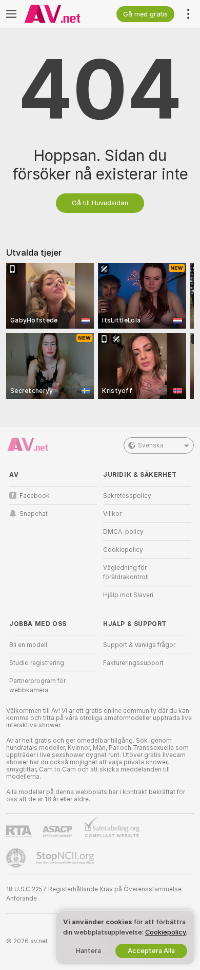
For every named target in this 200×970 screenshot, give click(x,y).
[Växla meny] (11, 14)
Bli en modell (28, 645)
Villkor (112, 513)
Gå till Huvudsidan (100, 203)
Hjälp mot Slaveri (128, 595)
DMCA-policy (123, 531)
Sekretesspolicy (127, 495)
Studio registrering (36, 663)
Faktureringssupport (133, 663)
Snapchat (33, 513)
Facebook (34, 495)
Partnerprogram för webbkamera (37, 685)
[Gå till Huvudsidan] (61, 14)
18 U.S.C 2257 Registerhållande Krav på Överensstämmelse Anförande (94, 894)
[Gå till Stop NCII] (66, 858)
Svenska (151, 445)
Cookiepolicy (123, 549)
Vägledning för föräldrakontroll (126, 572)
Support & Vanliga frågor (139, 645)
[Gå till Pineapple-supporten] (17, 858)
